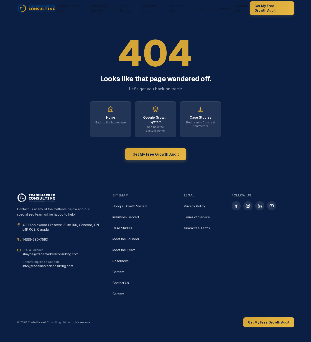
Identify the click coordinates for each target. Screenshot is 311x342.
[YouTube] (271, 205)
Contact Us (242, 8)
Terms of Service (197, 217)
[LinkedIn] (259, 205)
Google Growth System (68, 8)
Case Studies (125, 8)
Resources (203, 8)
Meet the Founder (149, 8)
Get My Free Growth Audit (265, 8)
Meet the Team (177, 8)
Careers (224, 8)
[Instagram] (247, 205)
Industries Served (99, 8)
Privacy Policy (194, 206)
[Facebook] (236, 205)
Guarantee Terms (197, 228)
